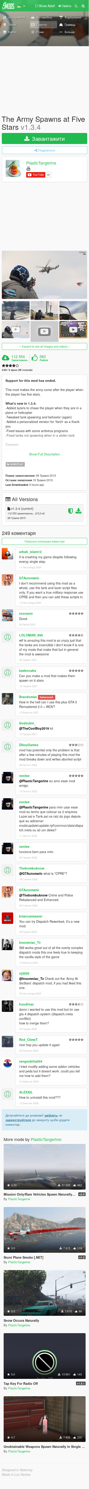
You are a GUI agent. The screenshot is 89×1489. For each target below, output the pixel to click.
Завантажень (19, 360)
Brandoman (28, 696)
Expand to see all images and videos (44, 346)
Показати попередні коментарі (45, 541)
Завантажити (47, 138)
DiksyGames (28, 744)
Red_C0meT (28, 1039)
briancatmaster (30, 916)
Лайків (44, 360)
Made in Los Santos (16, 1474)
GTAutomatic (29, 578)
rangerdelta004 (30, 1061)
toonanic (26, 613)
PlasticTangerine (41, 163)
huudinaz (26, 1004)
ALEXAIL (26, 1092)
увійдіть (51, 1115)
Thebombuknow (31, 868)
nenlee (24, 775)
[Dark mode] (76, 5)
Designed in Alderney (17, 1470)
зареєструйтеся (18, 1119)
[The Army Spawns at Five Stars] (44, 275)
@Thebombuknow (33, 895)
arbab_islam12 (30, 551)
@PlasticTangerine (33, 781)
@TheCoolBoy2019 (34, 728)
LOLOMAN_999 (31, 635)
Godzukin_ (27, 723)
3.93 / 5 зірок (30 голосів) (17, 370)
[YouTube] (28, 168)
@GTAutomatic (31, 873)
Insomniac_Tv (30, 942)
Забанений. (46, 697)
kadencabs (27, 670)
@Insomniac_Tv (31, 978)
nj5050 (24, 973)
